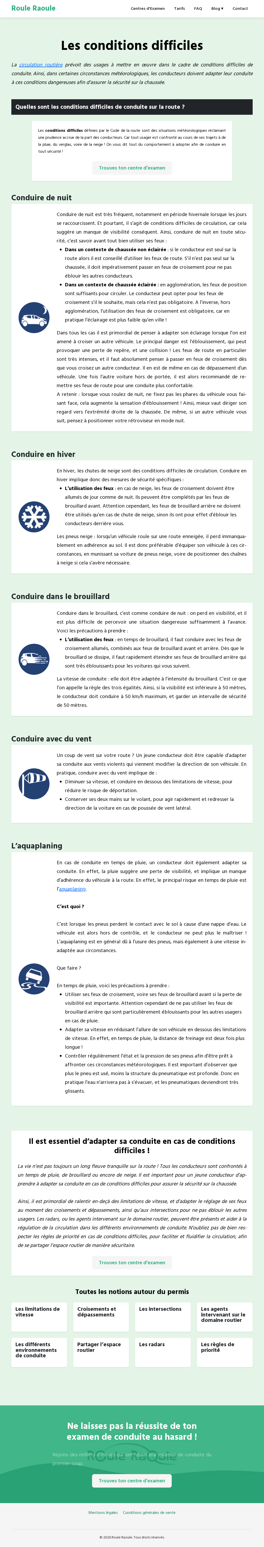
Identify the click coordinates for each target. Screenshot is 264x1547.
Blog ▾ (217, 8)
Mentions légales (103, 1512)
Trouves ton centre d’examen (132, 168)
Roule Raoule (33, 8)
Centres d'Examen (148, 8)
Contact (240, 8)
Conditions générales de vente (149, 1512)
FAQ (198, 8)
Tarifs (179, 8)
